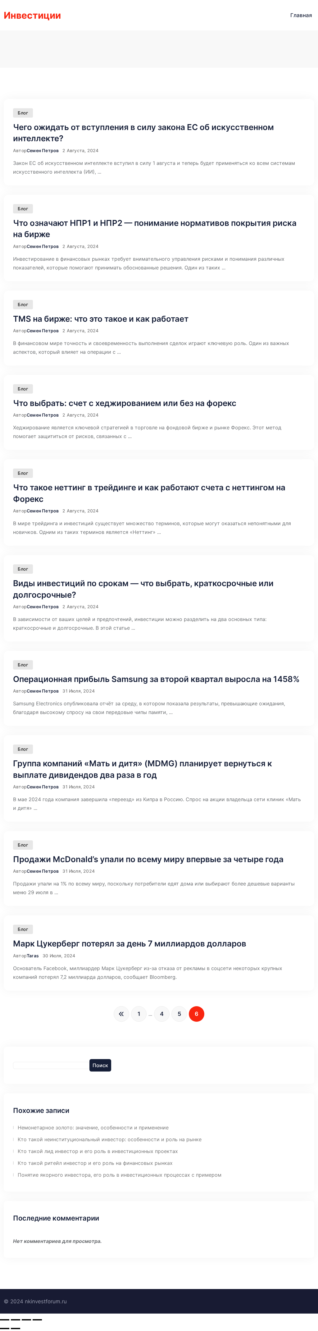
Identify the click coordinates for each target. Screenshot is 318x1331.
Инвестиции (32, 15)
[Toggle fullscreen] (26, 1319)
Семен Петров (43, 150)
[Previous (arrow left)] (4, 1328)
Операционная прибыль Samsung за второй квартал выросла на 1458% (156, 679)
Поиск (100, 1065)
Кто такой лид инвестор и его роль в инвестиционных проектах (98, 1151)
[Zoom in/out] (37, 1319)
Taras (33, 955)
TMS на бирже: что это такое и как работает (101, 319)
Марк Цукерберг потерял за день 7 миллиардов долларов (129, 943)
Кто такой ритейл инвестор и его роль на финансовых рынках (95, 1163)
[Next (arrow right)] (15, 1328)
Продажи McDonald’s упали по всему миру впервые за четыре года (148, 859)
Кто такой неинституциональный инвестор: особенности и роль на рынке (110, 1139)
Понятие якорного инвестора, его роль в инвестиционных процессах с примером (119, 1175)
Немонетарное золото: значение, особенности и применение (93, 1127)
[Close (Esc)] (4, 1319)
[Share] (15, 1319)
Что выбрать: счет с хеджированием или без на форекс (124, 403)
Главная (301, 15)
